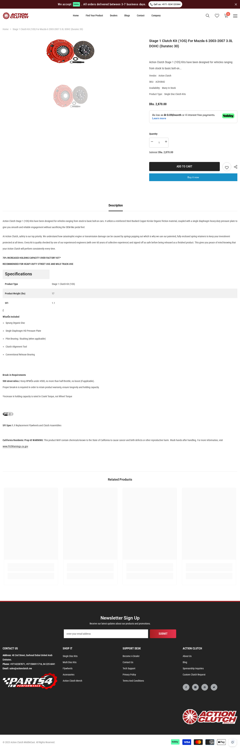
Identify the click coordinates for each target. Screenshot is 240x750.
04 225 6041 (49, 664)
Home (6, 29)
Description (116, 205)
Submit (163, 633)
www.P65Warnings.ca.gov (15, 446)
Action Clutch (164, 75)
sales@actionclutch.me (20, 668)
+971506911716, (34, 664)
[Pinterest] (204, 687)
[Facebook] (186, 687)
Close (235, 4)
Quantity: (153, 133)
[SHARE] (234, 167)
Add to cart (184, 166)
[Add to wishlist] (226, 166)
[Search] (207, 15)
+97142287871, (17, 664)
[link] (31, 569)
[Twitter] (214, 687)
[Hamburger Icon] (235, 16)
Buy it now (193, 177)
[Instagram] (195, 687)
